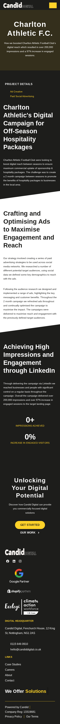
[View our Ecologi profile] (21, 607)
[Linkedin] (13, 561)
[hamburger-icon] (53, 5)
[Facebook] (7, 561)
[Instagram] (20, 561)
